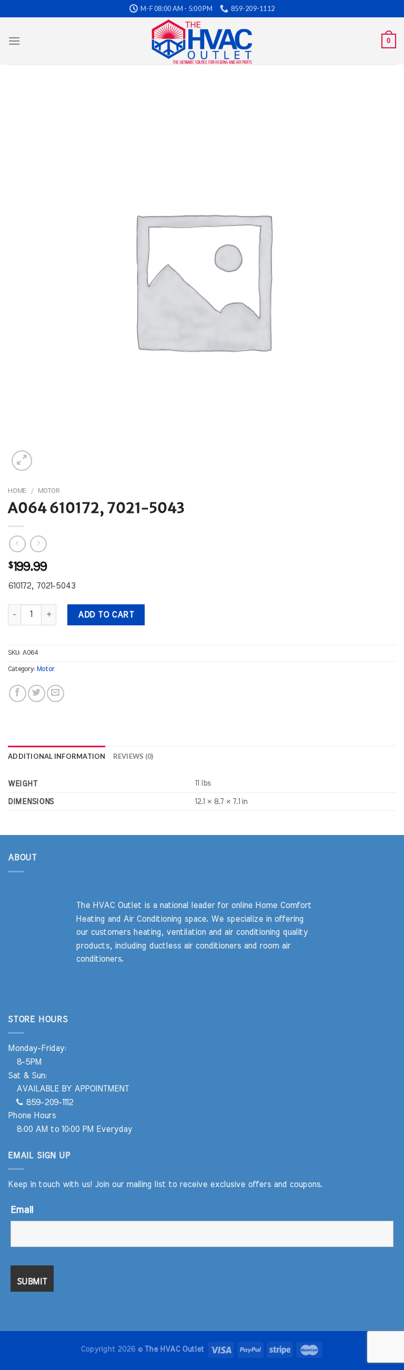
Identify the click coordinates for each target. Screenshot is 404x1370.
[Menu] (14, 41)
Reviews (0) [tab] (133, 756)
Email (22, 1210)
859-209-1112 (48, 1102)
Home (17, 491)
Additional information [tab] (57, 756)
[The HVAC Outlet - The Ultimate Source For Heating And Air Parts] (202, 41)
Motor (48, 491)
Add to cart (106, 615)
